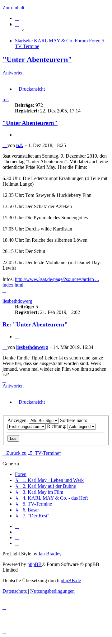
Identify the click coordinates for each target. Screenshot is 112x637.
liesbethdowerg (17, 301)
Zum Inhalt (13, 7)
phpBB (34, 564)
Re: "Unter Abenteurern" (35, 324)
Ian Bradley (50, 553)
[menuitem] (17, 18)
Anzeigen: (18, 420)
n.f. (5, 99)
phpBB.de (71, 580)
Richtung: (57, 426)
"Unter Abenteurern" (37, 59)
